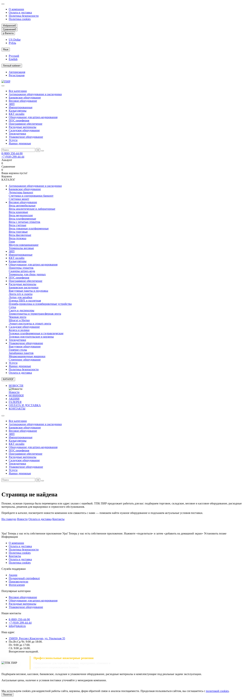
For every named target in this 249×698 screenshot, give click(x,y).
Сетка (12, 307)
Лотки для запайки (20, 297)
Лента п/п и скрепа (20, 294)
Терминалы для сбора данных (27, 274)
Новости (14, 392)
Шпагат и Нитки (19, 320)
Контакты (58, 519)
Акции (13, 575)
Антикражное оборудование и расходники (35, 94)
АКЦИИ (14, 398)
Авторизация (17, 72)
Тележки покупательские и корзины (31, 336)
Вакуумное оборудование (25, 346)
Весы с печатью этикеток (24, 221)
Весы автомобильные (22, 205)
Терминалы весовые (21, 248)
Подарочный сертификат (24, 578)
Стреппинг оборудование (25, 359)
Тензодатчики (17, 133)
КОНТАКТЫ (17, 408)
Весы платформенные (22, 218)
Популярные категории (16, 591)
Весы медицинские (21, 215)
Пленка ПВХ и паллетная (25, 300)
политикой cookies (217, 691)
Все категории (18, 91)
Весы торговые (18, 231)
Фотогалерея (17, 584)
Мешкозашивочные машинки (27, 356)
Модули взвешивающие (23, 244)
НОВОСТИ (16, 385)
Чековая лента (17, 316)
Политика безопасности (24, 15)
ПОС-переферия (19, 120)
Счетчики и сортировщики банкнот (31, 195)
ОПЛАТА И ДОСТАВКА (25, 405)
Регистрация (16, 75)
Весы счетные (17, 225)
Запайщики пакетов (21, 353)
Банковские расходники (23, 287)
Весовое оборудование (23, 100)
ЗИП (12, 104)
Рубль (12, 42)
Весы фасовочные (20, 235)
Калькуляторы (17, 110)
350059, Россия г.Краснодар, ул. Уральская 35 (37, 638)
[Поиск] (42, 150)
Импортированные (20, 107)
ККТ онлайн (16, 113)
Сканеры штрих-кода (22, 271)
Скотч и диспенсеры (21, 310)
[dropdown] (2, 4)
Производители (18, 581)
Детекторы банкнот (21, 192)
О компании (16, 9)
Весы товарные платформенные (29, 228)
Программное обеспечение (25, 123)
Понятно (7, 694)
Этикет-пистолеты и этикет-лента (30, 323)
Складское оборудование (24, 130)
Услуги (13, 140)
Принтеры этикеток (21, 267)
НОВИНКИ (16, 395)
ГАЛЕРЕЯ (15, 402)
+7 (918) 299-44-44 (12, 156)
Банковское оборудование (25, 97)
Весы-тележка (17, 238)
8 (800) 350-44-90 (12, 153)
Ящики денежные (20, 143)
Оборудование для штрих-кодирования (33, 117)
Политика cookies (20, 19)
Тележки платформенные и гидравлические (36, 333)
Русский (14, 55)
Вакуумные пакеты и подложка (28, 290)
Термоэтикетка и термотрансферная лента (35, 313)
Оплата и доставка (20, 12)
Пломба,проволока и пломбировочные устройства (40, 303)
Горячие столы (18, 349)
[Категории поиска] (2, 85)
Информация (9, 536)
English (13, 59)
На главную (8, 519)
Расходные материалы (22, 127)
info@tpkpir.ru (17, 626)
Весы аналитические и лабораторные (32, 208)
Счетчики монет (19, 198)
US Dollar (15, 39)
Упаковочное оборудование (26, 136)
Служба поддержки (13, 568)
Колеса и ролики (19, 330)
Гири (12, 241)
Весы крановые (18, 212)
